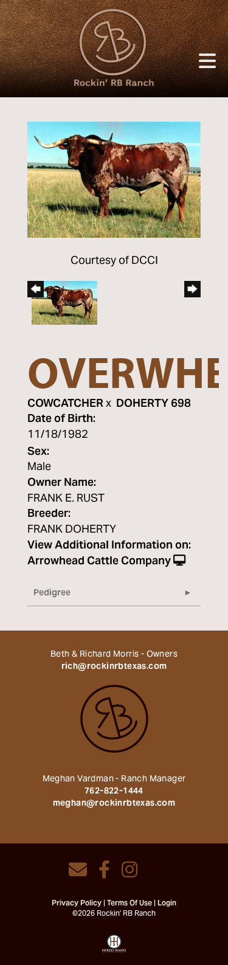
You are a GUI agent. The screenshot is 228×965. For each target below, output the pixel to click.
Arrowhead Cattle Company (99, 561)
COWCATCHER (65, 404)
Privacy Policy (77, 903)
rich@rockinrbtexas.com (114, 667)
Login (166, 903)
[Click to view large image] (114, 180)
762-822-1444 (114, 792)
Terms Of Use (129, 903)
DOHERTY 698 (153, 404)
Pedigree (52, 593)
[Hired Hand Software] (114, 948)
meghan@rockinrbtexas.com (114, 804)
